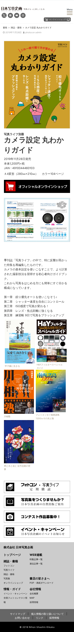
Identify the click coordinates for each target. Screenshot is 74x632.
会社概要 (34, 593)
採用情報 (34, 602)
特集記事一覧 (36, 559)
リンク (39, 617)
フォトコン (9, 565)
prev (9, 219)
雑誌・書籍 (9, 574)
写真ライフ (9, 570)
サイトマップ (17, 613)
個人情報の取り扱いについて (47, 613)
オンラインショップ (13, 582)
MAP (32, 598)
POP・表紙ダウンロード (42, 582)
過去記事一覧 (36, 563)
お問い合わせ (22, 617)
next (64, 219)
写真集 (7, 578)
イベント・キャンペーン (15, 593)
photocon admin (33, 32)
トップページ (12, 555)
